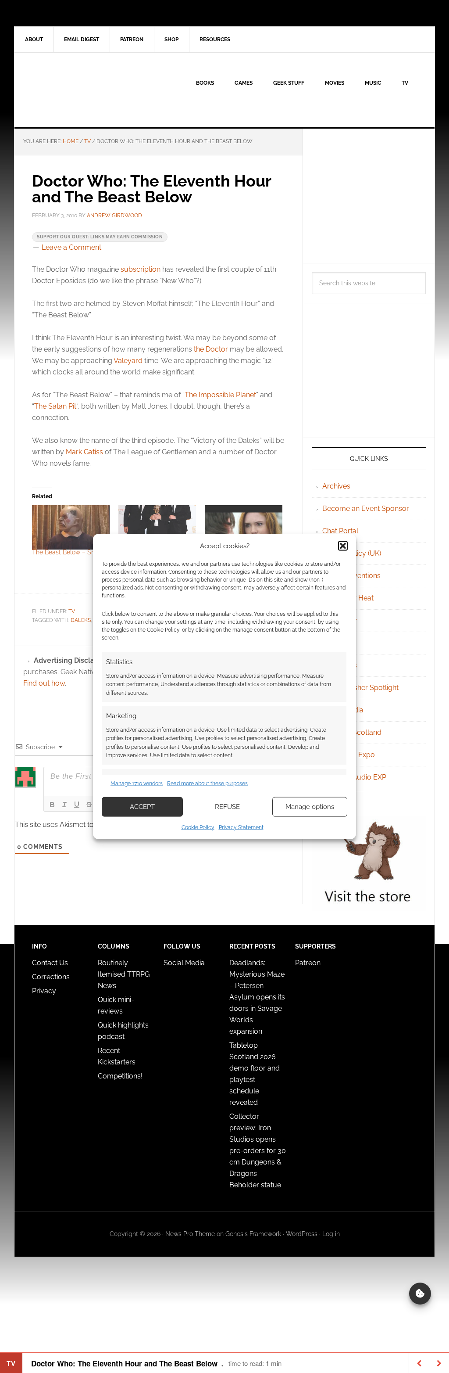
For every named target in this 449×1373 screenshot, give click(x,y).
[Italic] (64, 804)
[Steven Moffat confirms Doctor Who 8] (157, 527)
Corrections (51, 977)
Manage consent (420, 1294)
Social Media (184, 963)
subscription (140, 269)
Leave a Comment (71, 247)
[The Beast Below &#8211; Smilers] (71, 527)
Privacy (44, 991)
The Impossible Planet (220, 395)
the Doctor (211, 349)
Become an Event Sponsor (365, 508)
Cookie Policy (198, 827)
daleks (81, 620)
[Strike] (89, 804)
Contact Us (50, 963)
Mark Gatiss (84, 452)
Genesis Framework (253, 1233)
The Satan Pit (55, 406)
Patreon (308, 963)
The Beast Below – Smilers (70, 552)
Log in (331, 1233)
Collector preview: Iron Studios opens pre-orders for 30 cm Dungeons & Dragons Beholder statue (257, 1150)
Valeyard (128, 360)
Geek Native (89, 90)
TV (71, 611)
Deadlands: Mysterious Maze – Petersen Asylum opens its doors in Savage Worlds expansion (257, 997)
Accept (142, 807)
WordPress (301, 1233)
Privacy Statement (241, 827)
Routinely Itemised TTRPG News (124, 974)
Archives (336, 486)
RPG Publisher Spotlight (360, 687)
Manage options (309, 807)
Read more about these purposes (207, 783)
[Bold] (52, 804)
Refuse (227, 807)
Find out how (44, 683)
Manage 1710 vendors (136, 783)
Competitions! (120, 1076)
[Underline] (77, 804)
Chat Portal (340, 531)
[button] (343, 546)
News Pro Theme (190, 1233)
